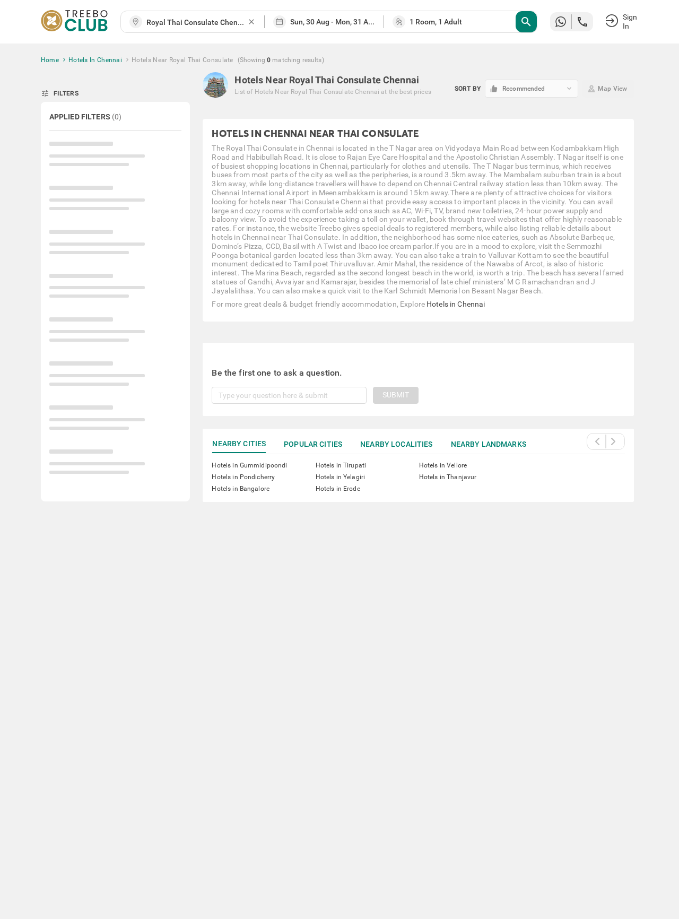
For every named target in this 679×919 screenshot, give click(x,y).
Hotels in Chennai (455, 304)
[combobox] (196, 22)
